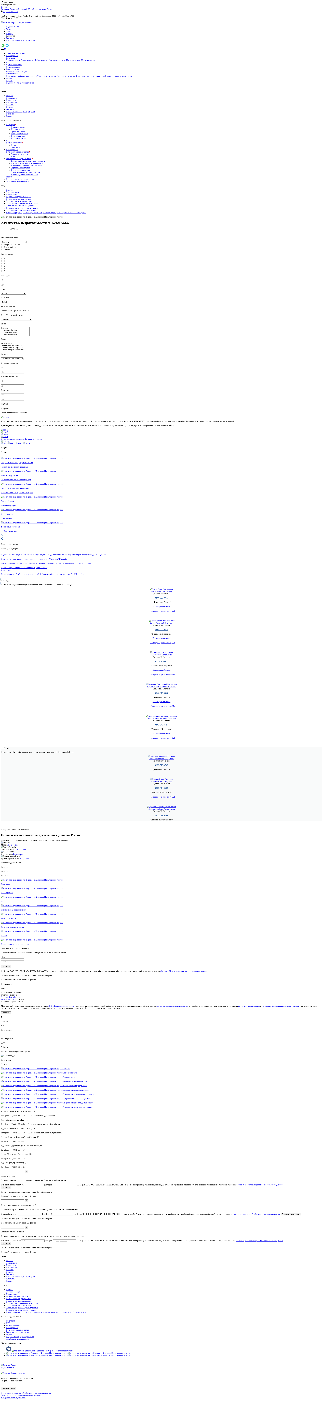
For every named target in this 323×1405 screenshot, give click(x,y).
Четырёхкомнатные (57, 60)
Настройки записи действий (13, 1397)
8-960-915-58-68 (161, 693)
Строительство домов (15, 53)
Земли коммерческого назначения (90, 76)
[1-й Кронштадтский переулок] (24, 350)
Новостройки (12, 56)
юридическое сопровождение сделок (172, 1006)
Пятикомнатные (73, 60)
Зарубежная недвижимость (17, 181)
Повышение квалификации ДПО (20, 40)
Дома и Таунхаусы (14, 65)
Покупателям (12, 102)
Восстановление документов (18, 199)
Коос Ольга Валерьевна (161, 655)
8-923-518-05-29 (161, 788)
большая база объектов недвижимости (11, 998)
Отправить (6, 1187)
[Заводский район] (15, 330)
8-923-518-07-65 (161, 765)
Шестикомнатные (88, 60)
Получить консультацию (291, 1214)
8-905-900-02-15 (161, 630)
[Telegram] (7, 47)
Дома (8, 67)
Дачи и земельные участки (17, 152)
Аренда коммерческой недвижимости (27, 163)
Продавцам (11, 100)
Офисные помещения (66, 76)
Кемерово (5, 9)
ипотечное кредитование (249, 1006)
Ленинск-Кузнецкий (19, 9)
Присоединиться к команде (13, 439)
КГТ (8, 62)
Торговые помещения (46, 76)
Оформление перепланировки (19, 201)
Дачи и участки (12, 69)
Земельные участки (14, 71)
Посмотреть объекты (161, 638)
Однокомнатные (13, 60)
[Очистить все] (24, 343)
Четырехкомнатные (19, 134)
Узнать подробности (34, 439)
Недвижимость (12, 27)
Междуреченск (39, 9)
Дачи (25, 71)
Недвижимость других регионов (20, 83)
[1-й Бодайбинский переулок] (24, 348)
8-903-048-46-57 (161, 725)
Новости (10, 105)
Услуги (9, 29)
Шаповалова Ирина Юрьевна (161, 758)
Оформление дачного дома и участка (22, 208)
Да (2, 7)
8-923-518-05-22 (161, 661)
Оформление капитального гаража (21, 210)
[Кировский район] (15, 332)
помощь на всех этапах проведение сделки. (281, 1006)
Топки (49, 9)
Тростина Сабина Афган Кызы (161, 809)
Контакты (10, 38)
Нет (5, 7)
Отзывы (9, 107)
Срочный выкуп (13, 192)
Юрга (30, 9)
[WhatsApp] (3, 47)
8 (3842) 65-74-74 (10, 12)
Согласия (164, 971)
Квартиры (10, 58)
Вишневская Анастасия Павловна (161, 718)
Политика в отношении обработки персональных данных (26, 1393)
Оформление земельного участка (20, 206)
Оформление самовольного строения (22, 203)
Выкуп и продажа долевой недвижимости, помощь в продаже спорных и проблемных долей (46, 212)
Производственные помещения (118, 76)
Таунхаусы (15, 67)
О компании (11, 98)
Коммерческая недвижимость (18, 159)
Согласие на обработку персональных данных (21, 1395)
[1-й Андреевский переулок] (24, 345)
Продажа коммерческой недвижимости (28, 161)
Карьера (9, 33)
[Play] (161, 1055)
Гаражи (9, 78)
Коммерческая (12, 74)
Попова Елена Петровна (161, 781)
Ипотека (9, 190)
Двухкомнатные (27, 60)
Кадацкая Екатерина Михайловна (161, 686)
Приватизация (12, 194)
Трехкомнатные (18, 131)
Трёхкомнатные (41, 60)
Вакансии (10, 114)
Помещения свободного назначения (21, 76)
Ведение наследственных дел (18, 197)
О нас (8, 31)
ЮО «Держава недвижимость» (62, 1006)
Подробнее (13, 845)
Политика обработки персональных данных (188, 971)
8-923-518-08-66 (161, 815)
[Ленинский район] (15, 335)
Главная (9, 96)
